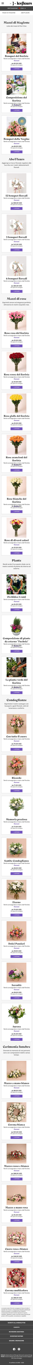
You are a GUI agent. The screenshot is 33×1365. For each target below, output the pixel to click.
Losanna (26, 1355)
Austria (25, 1356)
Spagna (30, 1356)
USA (12, 1358)
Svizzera (7, 1356)
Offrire (17, 69)
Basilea (8, 1355)
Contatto (17, 1327)
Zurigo (30, 1355)
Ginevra (21, 1355)
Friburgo (16, 1355)
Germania (16, 1356)
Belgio (11, 1356)
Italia (21, 1356)
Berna (11, 1355)
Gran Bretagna (18, 1358)
